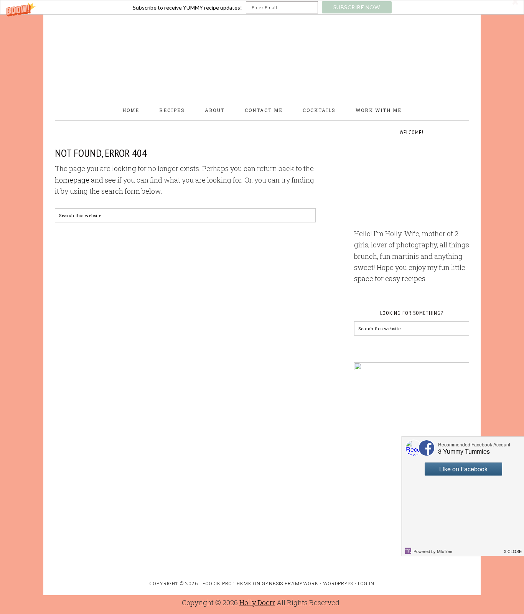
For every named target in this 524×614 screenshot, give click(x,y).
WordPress (338, 583)
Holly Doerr (257, 602)
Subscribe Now (356, 7)
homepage (72, 179)
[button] (262, 7)
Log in (366, 583)
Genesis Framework (290, 583)
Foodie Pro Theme (227, 583)
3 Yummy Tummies (262, 53)
